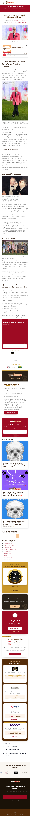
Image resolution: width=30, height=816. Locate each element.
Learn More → (15, 736)
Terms (12, 814)
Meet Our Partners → (15, 346)
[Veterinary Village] (8, 367)
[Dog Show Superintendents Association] (20, 367)
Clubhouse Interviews (8, 545)
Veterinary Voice (7, 559)
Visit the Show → (15, 654)
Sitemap (21, 814)
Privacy (8, 814)
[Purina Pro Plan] (12, 353)
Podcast (23, 20)
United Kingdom (24, 22)
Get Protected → (15, 700)
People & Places (17, 20)
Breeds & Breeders (7, 543)
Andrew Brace (11, 22)
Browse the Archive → (15, 628)
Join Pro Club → (15, 681)
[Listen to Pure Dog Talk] (15, 615)
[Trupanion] (17, 353)
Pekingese (17, 22)
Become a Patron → (11, 412)
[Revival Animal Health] (15, 360)
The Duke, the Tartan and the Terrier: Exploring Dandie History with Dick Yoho (14, 464)
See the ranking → (15, 590)
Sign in (18, 435)
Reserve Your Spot (16, 10)
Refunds (16, 814)
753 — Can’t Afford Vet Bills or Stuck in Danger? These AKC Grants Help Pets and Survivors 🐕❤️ (14, 493)
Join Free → (15, 606)
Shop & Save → (15, 719)
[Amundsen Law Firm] (13, 367)
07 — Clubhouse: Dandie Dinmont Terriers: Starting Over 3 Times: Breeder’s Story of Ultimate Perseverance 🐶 (14, 523)
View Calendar (5, 758)
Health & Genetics (7, 547)
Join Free (15, 432)
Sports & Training (7, 557)
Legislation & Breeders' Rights (10, 549)
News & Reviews (7, 551)
